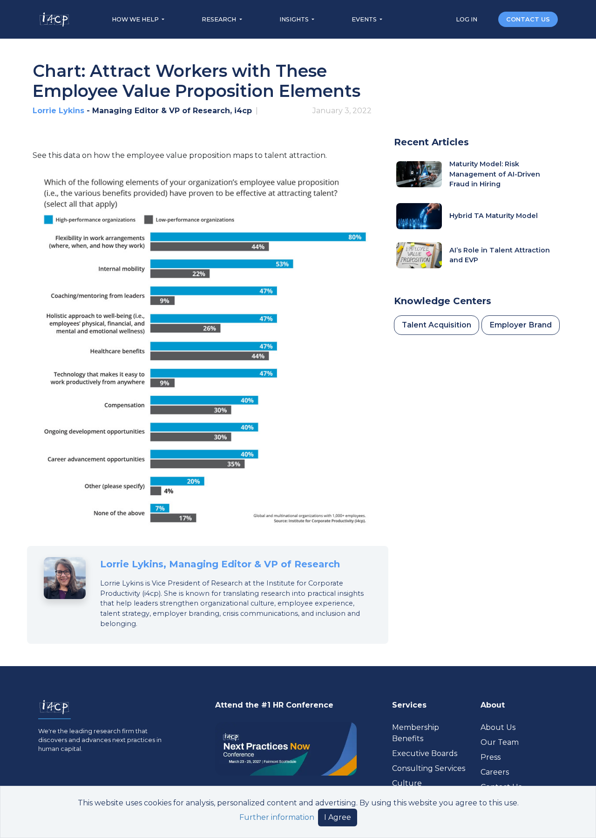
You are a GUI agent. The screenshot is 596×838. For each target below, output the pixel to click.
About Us (498, 727)
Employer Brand (520, 324)
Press (491, 757)
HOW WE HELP (136, 19)
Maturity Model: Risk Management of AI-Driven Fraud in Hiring (494, 174)
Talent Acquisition (436, 324)
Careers (495, 772)
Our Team (500, 742)
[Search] (488, 18)
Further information (276, 817)
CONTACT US (528, 19)
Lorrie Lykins (58, 110)
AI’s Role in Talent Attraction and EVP (499, 255)
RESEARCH (219, 19)
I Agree (337, 817)
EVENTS (365, 19)
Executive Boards (424, 753)
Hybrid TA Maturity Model (493, 215)
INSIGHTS (294, 19)
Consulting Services (428, 768)
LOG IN (467, 19)
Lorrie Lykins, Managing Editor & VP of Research (220, 564)
